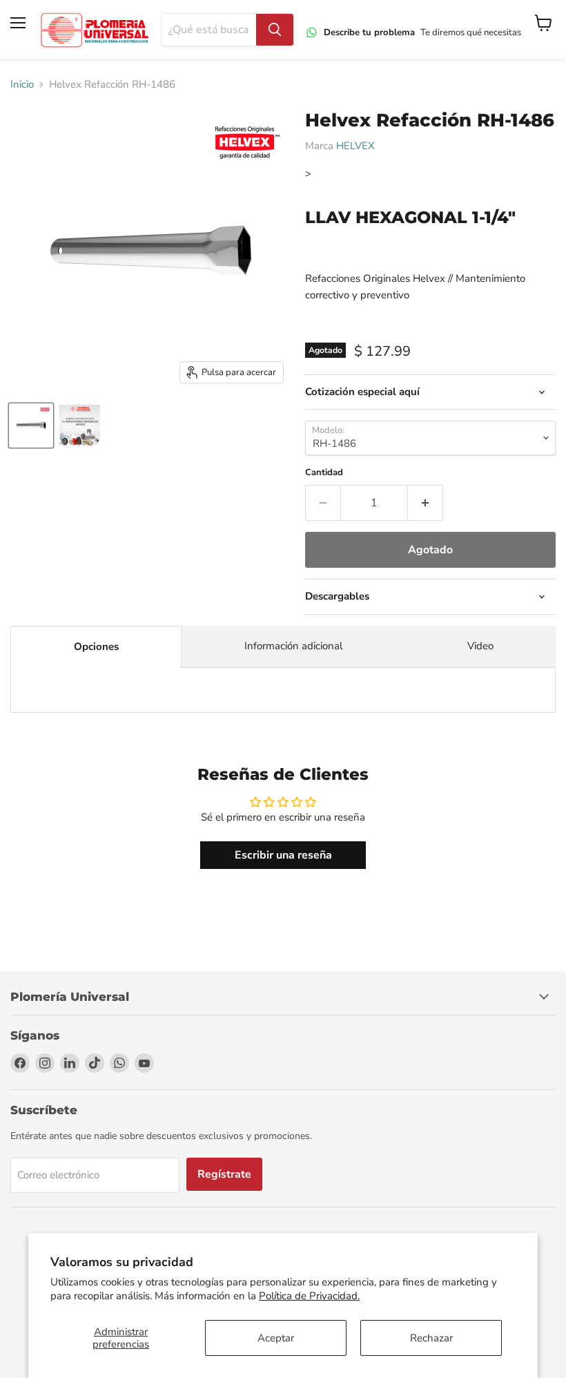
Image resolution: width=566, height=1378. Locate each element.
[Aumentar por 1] (425, 503)
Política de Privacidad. (309, 1296)
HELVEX (355, 146)
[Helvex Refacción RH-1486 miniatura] (31, 425)
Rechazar (431, 1338)
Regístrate (224, 1174)
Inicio (22, 84)
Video (480, 646)
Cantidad (324, 473)
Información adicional (293, 646)
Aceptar (275, 1338)
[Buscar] (274, 30)
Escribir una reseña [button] (283, 855)
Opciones (96, 646)
